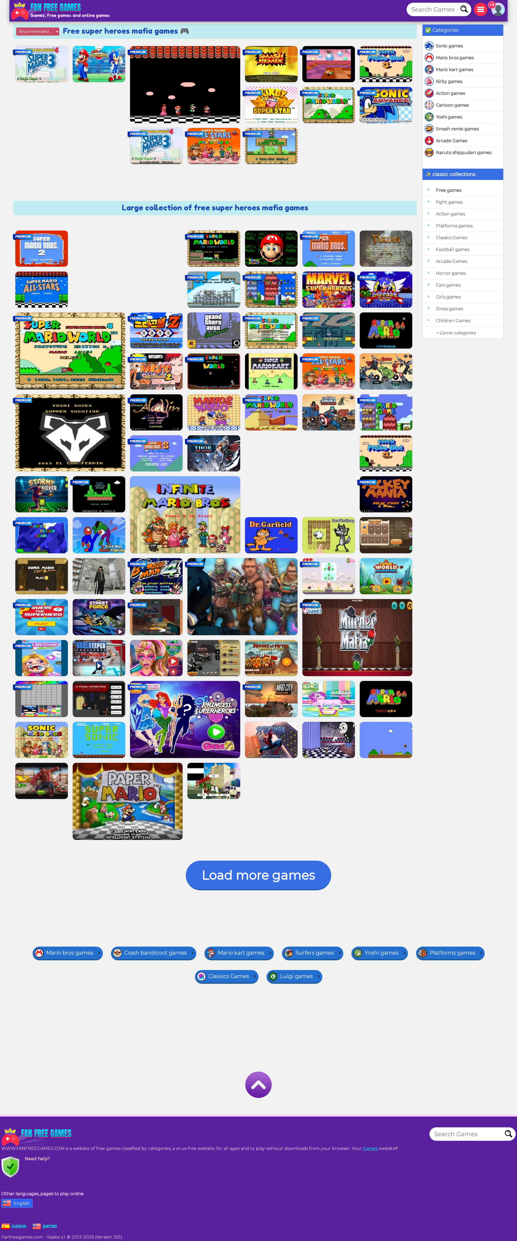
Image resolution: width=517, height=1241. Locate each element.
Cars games (448, 285)
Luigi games (296, 976)
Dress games (449, 308)
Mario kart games (454, 69)
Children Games (453, 320)
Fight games (449, 202)
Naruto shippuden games (463, 152)
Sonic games (449, 45)
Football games (452, 249)
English (22, 1203)
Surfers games (314, 953)
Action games (450, 93)
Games (370, 1148)
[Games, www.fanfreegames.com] (47, 10)
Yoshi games (449, 117)
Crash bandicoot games (155, 953)
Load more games (258, 875)
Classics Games (451, 237)
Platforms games (454, 225)
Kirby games (449, 81)
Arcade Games (451, 140)
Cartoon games (452, 105)
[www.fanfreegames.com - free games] (37, 1136)
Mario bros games (455, 57)
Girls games (448, 297)
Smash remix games (457, 128)
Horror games (451, 273)
